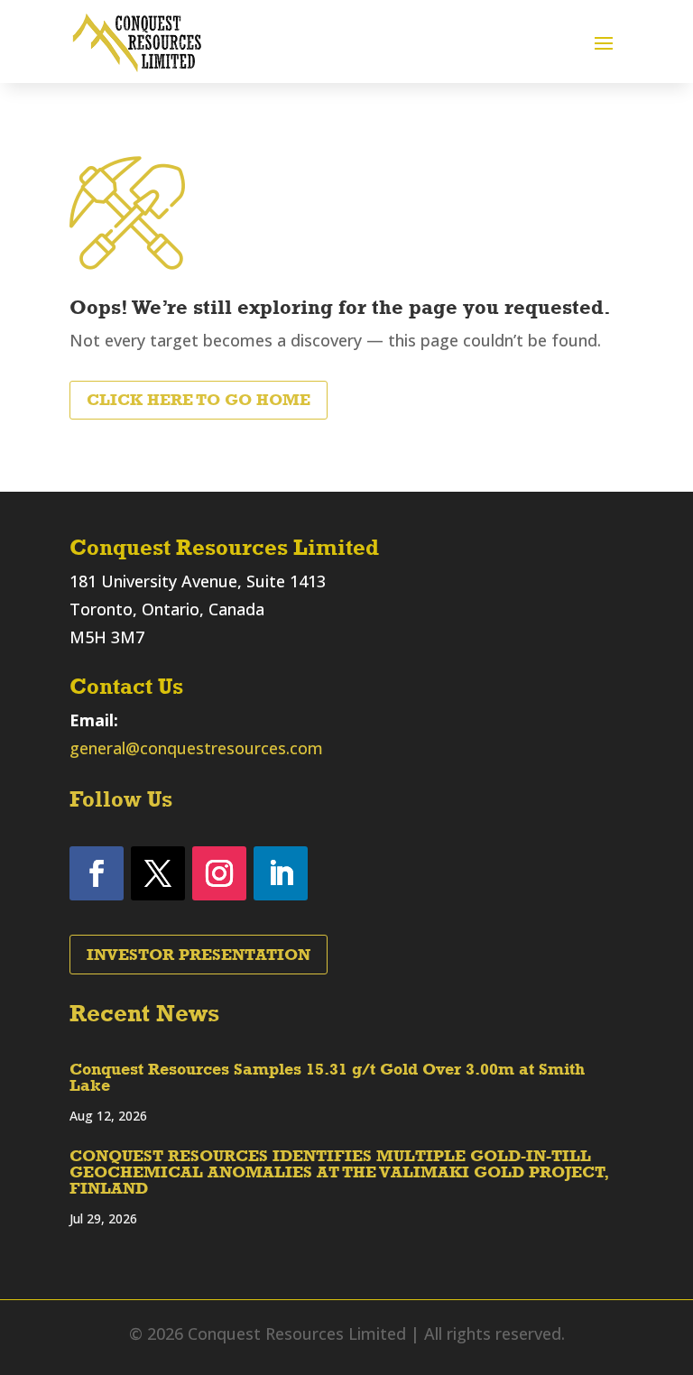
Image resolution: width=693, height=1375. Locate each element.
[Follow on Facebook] (96, 873)
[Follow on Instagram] (219, 873)
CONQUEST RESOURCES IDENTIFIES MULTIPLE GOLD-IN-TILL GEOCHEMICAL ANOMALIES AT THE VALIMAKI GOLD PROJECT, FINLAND (339, 1172)
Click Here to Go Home (198, 400)
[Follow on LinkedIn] (281, 873)
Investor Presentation (198, 954)
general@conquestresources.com (196, 748)
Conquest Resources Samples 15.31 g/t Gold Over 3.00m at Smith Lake (327, 1077)
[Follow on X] (158, 873)
